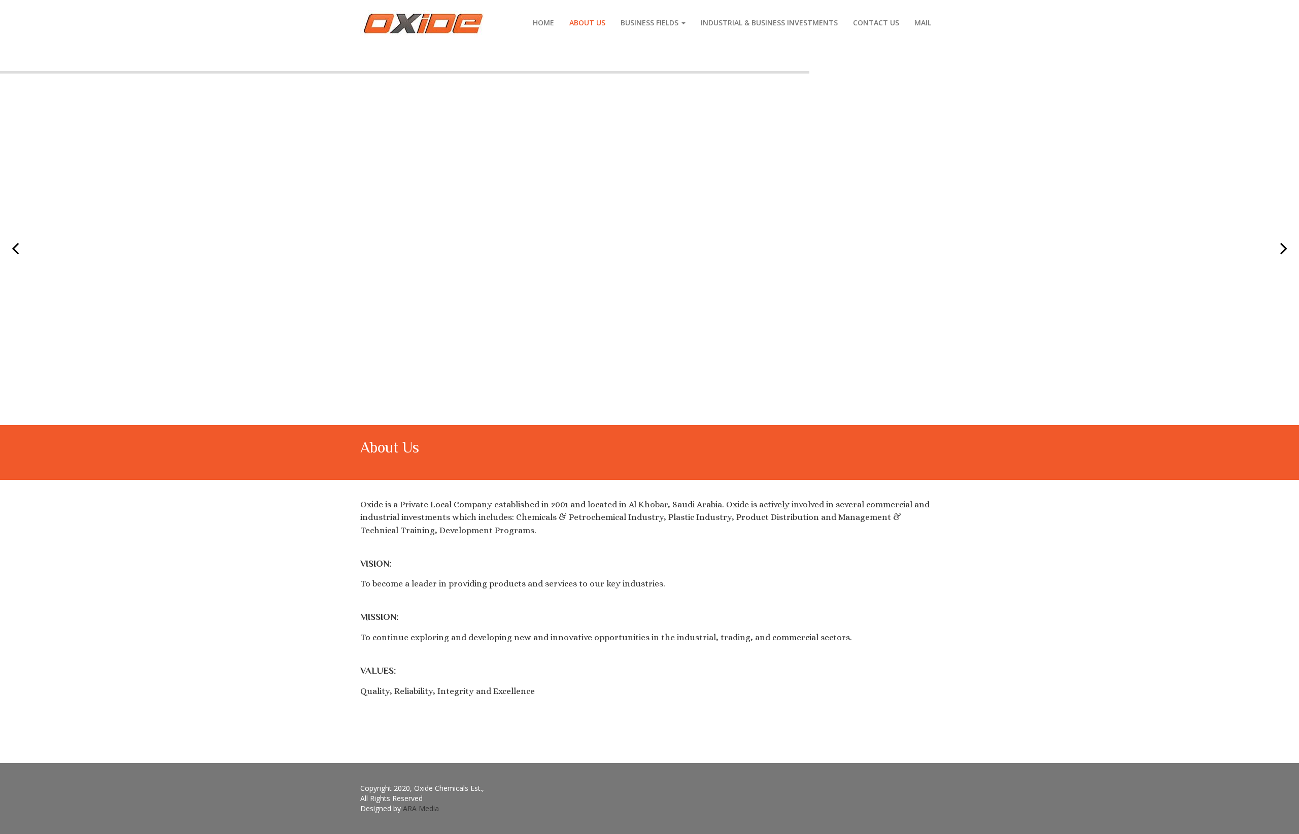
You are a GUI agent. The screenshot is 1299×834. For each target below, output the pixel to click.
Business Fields (650, 22)
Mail (922, 22)
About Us (587, 22)
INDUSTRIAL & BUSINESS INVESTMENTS (769, 22)
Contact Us (876, 22)
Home (543, 22)
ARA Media (421, 808)
